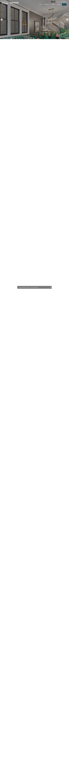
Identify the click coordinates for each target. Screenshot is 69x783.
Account (63, 1)
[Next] (67, 19)
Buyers (58, 4)
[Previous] (2, 19)
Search (64, 4)
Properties (46, 4)
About (40, 4)
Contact (58, 1)
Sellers (53, 4)
